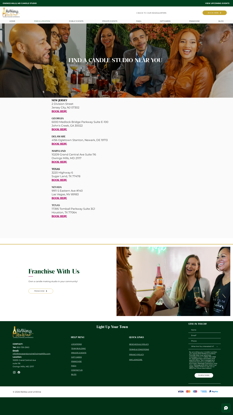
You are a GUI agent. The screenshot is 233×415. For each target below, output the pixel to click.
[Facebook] (18, 372)
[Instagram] (14, 372)
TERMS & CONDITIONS (139, 349)
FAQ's (73, 366)
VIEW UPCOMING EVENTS (217, 3)
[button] (110, 21)
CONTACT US (77, 370)
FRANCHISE (76, 361)
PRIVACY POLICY (136, 354)
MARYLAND (59, 150)
